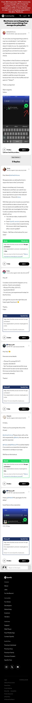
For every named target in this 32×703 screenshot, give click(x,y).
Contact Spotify (9, 636)
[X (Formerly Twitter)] (12, 667)
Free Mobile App (9, 633)
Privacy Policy (7, 685)
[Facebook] (18, 667)
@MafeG (10, 498)
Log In (24, 16)
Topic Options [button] (15, 157)
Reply (24, 150)
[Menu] (29, 16)
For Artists (7, 602)
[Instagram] (6, 667)
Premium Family (9, 653)
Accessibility (13, 691)
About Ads (6, 691)
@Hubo (5, 445)
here (19, 197)
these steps (20, 10)
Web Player (7, 629)
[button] (29, 32)
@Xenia (16, 437)
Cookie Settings (8, 688)
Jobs (5, 590)
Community (9, 16)
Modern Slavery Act (8, 694)
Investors (7, 613)
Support (6, 625)
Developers (8, 605)
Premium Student (9, 656)
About (6, 586)
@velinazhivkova (14, 175)
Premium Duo (8, 649)
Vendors (7, 617)
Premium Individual (10, 645)
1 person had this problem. (11, 152)
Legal (5, 680)
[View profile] (4, 33)
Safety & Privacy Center (9, 682)
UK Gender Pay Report (9, 699)
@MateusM (13, 445)
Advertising (7, 609)
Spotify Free (8, 660)
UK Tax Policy (7, 696)
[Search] (20, 16)
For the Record (8, 593)
